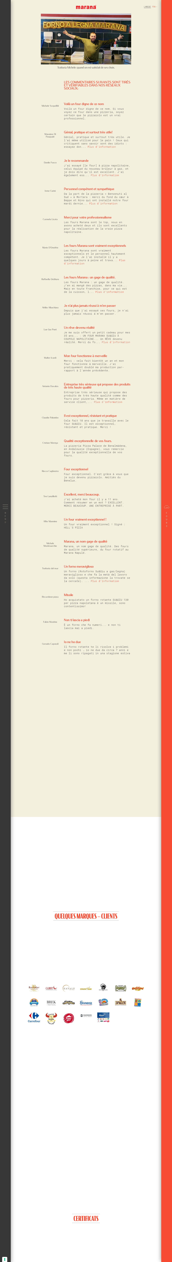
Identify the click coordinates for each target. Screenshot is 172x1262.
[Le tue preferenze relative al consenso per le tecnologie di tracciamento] (4, 1259)
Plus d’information (102, 146)
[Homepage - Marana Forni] (86, 7)
